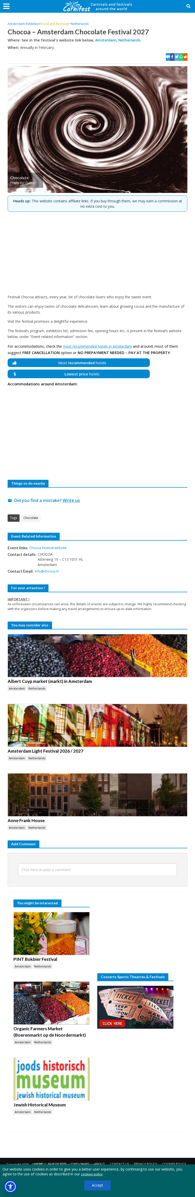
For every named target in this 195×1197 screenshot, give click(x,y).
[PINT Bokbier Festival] (51, 933)
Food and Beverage (55, 24)
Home (38, 1164)
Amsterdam (16, 24)
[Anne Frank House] (97, 794)
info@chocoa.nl (47, 571)
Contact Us (119, 1164)
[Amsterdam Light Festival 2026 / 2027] (97, 725)
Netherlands (80, 24)
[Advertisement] (97, 251)
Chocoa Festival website (48, 547)
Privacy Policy (145, 1164)
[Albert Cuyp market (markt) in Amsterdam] (97, 655)
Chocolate (30, 518)
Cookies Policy (174, 1164)
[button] (10, 1186)
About (99, 1164)
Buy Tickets (57, 1164)
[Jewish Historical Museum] (51, 1079)
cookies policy (92, 1174)
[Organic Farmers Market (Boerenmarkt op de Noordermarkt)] (51, 1003)
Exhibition (33, 24)
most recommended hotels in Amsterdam (97, 346)
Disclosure (80, 1164)
